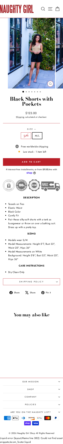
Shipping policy (31, 281)
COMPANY (31, 396)
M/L (37, 135)
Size (31, 129)
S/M (26, 135)
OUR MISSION (30, 381)
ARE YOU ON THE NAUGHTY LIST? (30, 412)
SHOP (30, 389)
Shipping (20, 116)
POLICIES (30, 404)
